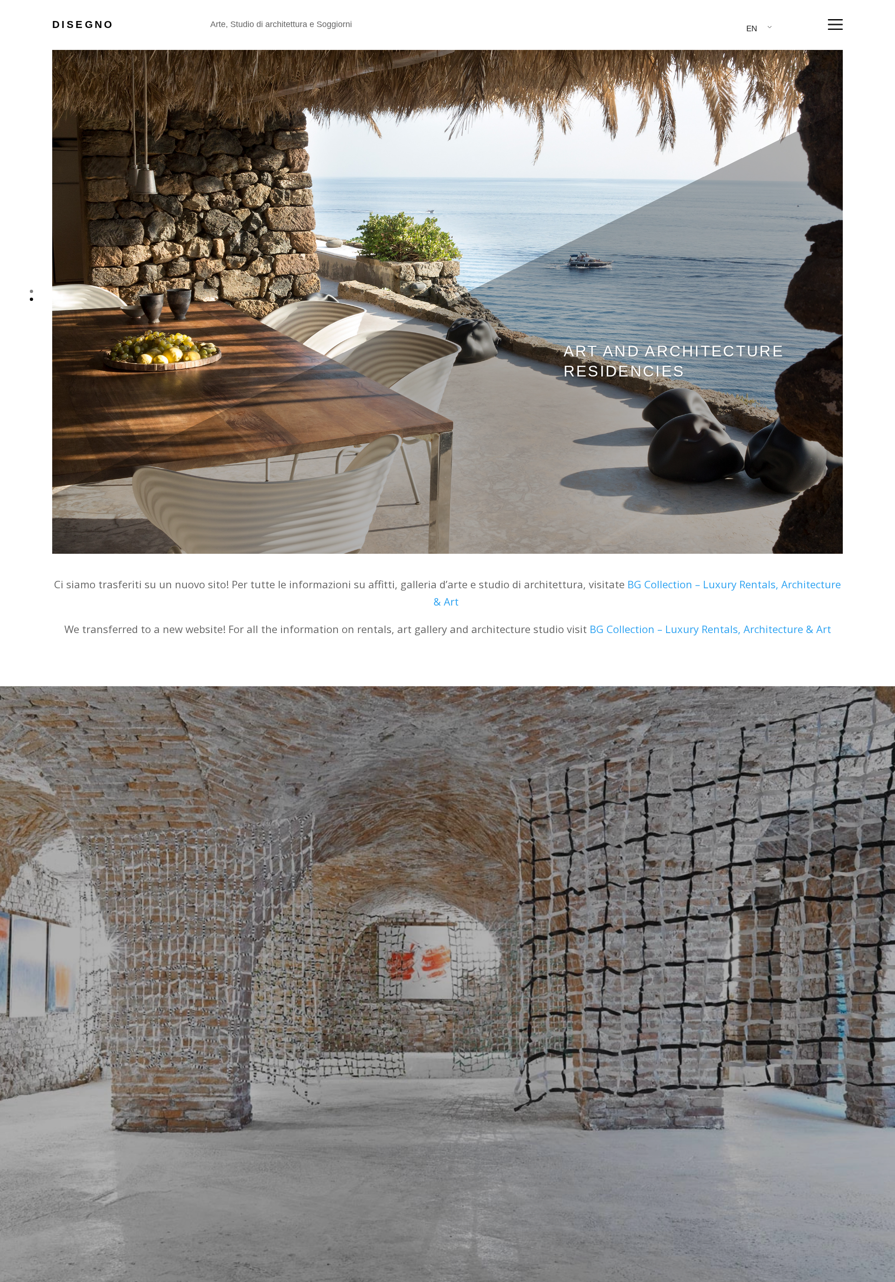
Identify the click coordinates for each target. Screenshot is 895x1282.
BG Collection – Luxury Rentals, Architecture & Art (710, 629)
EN (751, 28)
